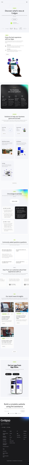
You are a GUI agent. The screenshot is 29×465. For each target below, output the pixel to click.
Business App (18, 437)
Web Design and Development (5, 444)
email (10, 439)
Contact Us (25, 435)
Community (25, 437)
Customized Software (5, 446)
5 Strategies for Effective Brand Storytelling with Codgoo (21, 317)
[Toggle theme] (28, 463)
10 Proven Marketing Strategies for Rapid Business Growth (6, 318)
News (24, 439)
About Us (25, 433)
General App (18, 435)
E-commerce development (4, 439)
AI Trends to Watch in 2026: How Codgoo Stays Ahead (7, 341)
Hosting (11, 433)
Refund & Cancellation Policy (5, 456)
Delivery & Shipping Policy (5, 453)
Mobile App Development (4, 437)
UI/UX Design (4, 441)
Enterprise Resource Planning (5, 434)
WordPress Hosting (12, 442)
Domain (11, 437)
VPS (10, 435)
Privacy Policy (4, 451)
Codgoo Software (4, 313)
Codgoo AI (3, 338)
